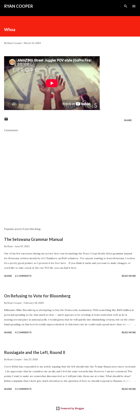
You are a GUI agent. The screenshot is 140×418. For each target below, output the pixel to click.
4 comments (23, 332)
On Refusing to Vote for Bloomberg (37, 295)
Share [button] (128, 120)
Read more (129, 275)
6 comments (23, 275)
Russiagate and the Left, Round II (34, 352)
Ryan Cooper (18, 6)
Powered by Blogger (72, 408)
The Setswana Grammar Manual (33, 239)
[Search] (126, 6)
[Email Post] (6, 120)
